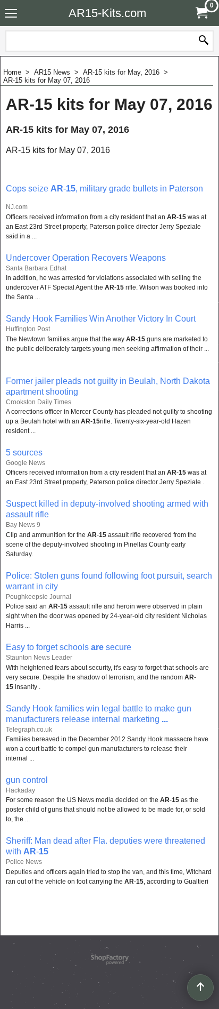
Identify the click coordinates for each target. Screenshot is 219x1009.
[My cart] (201, 13)
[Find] (203, 41)
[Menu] (11, 14)
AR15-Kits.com (107, 13)
